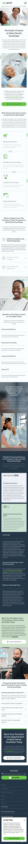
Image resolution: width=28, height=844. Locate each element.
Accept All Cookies (14, 838)
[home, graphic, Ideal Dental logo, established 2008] (7, 3)
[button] (25, 3)
